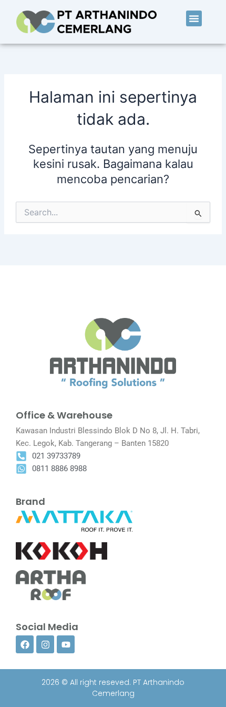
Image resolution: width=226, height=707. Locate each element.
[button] (194, 18)
